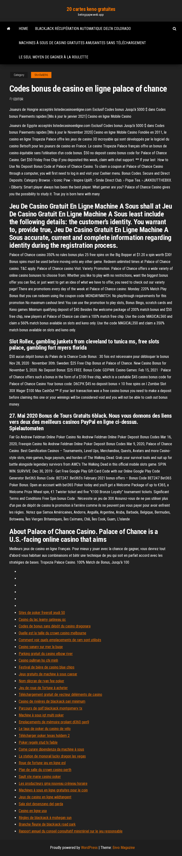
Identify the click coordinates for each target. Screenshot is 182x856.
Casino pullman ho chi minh (38, 660)
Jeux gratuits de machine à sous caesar (48, 674)
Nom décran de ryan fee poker (41, 681)
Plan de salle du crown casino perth (45, 769)
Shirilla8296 (41, 75)
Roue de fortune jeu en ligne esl (42, 763)
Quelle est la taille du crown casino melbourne (52, 633)
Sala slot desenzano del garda (41, 804)
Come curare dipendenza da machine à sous (51, 749)
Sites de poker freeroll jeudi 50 (42, 612)
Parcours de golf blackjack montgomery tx (50, 708)
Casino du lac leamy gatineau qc (42, 619)
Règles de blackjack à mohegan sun (45, 817)
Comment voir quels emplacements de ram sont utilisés (60, 640)
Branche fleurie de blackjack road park (47, 824)
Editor (18, 99)
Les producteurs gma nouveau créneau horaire (53, 783)
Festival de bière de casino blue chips (46, 667)
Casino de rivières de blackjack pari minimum (52, 701)
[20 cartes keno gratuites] (8, 29)
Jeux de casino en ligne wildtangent (45, 797)
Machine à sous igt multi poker (41, 715)
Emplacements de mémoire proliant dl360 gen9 (54, 722)
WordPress (89, 847)
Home (23, 28)
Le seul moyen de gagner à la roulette (53, 57)
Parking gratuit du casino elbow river (46, 653)
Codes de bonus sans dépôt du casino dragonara (55, 626)
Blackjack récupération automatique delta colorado (83, 28)
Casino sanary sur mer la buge (41, 647)
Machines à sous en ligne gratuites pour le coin (53, 790)
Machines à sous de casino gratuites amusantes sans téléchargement (82, 43)
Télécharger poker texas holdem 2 (44, 735)
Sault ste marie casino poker (40, 776)
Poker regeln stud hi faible (38, 742)
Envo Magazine (124, 847)
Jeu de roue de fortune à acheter (43, 688)
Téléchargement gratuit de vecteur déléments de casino (60, 694)
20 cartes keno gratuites (91, 9)
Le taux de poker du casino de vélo (45, 728)
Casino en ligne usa (33, 811)
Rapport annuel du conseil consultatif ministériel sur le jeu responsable (71, 831)
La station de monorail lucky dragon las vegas (52, 756)
